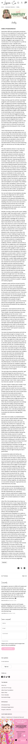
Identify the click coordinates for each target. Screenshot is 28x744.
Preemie (4, 562)
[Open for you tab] (24, 735)
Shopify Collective (6, 709)
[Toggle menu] (2, 2)
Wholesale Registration (7, 707)
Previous (5, 576)
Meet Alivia (4, 692)
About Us (3, 685)
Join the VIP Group (6, 688)
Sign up (6, 666)
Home (2, 7)
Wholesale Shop (5, 705)
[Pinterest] (9, 677)
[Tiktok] (7, 677)
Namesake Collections (10, 7)
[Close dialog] (27, 719)
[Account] (21, 2)
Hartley (17, 7)
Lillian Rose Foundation (7, 690)
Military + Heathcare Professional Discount (12, 717)
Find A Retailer (5, 695)
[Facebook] (2, 677)
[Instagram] (4, 677)
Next (23, 576)
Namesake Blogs (5, 697)
